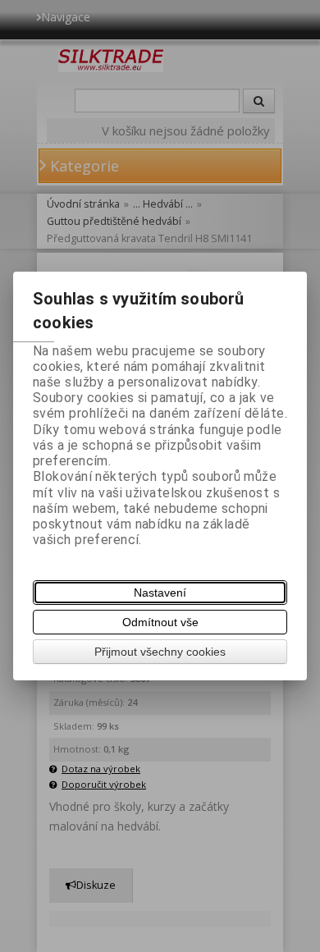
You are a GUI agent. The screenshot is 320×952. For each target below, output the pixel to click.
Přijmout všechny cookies (160, 651)
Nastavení (160, 592)
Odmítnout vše (160, 622)
